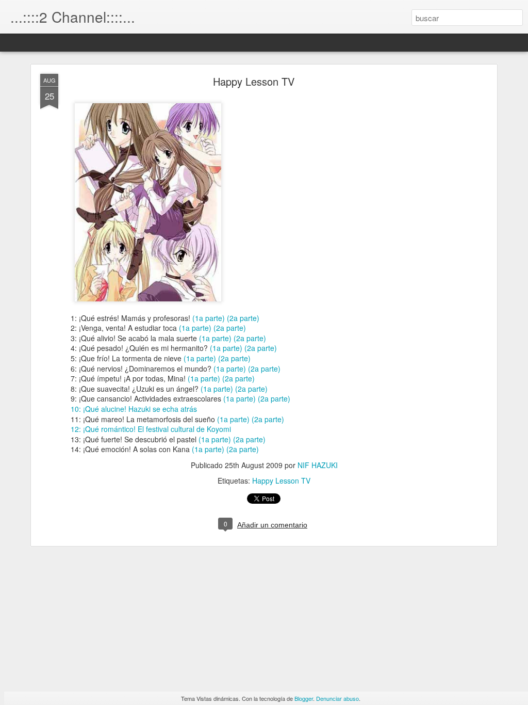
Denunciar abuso (337, 698)
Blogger (303, 698)
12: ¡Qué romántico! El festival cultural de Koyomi (151, 429)
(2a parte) (243, 318)
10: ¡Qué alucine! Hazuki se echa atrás (134, 409)
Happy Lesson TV (253, 81)
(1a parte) (208, 318)
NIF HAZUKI (318, 465)
